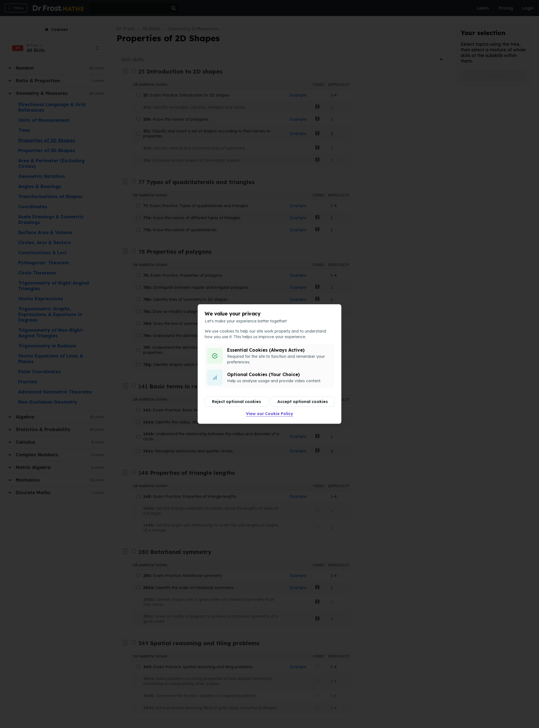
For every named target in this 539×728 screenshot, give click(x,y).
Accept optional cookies (302, 401)
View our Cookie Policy (269, 413)
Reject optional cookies (236, 401)
